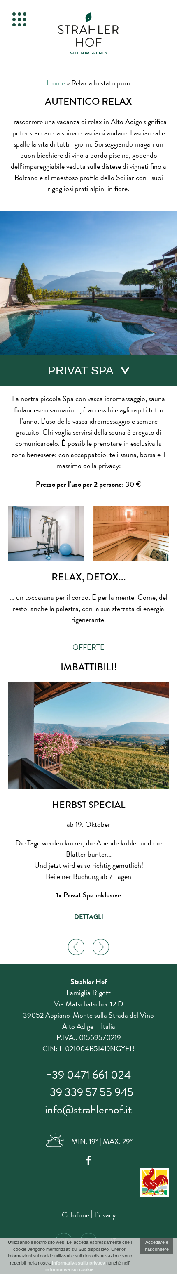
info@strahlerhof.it (88, 1109)
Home (56, 82)
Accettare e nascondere (157, 1246)
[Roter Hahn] (88, 1184)
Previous (76, 947)
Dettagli (88, 917)
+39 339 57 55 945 (88, 1092)
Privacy (105, 1214)
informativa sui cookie (69, 1269)
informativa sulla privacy (78, 1262)
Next (101, 947)
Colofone (75, 1214)
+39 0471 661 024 (88, 1074)
